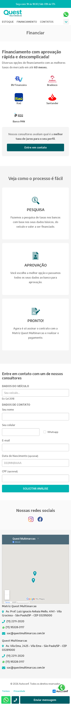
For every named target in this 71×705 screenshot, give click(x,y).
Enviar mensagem (45, 700)
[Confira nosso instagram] (31, 517)
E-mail (6, 440)
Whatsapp (66, 14)
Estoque (8, 21)
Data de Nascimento (14, 456)
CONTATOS (46, 21)
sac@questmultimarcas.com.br (25, 633)
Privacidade (19, 691)
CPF (4, 471)
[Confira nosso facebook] (40, 517)
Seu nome (8, 409)
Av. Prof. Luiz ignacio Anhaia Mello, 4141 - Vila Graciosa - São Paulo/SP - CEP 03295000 (32, 613)
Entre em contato (35, 147)
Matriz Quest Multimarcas (12, 14)
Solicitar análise (35, 488)
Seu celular (8, 425)
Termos (6, 691)
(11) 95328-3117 (14, 627)
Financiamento (27, 21)
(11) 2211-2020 (15, 621)
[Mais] (66, 21)
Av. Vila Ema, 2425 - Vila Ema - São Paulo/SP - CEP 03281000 (34, 647)
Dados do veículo (15, 386)
